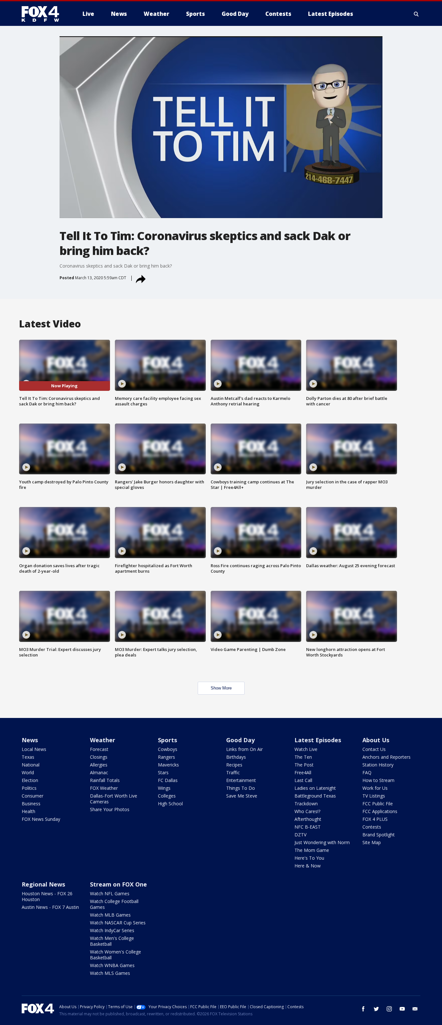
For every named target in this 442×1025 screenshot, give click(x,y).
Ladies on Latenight (315, 788)
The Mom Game (311, 850)
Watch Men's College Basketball (112, 941)
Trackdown (306, 803)
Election (30, 780)
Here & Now (307, 866)
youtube (402, 1009)
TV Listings (373, 796)
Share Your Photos (109, 809)
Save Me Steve (241, 796)
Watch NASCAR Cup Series (118, 923)
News (30, 740)
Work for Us (375, 788)
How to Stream (378, 780)
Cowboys (167, 749)
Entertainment (241, 780)
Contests (371, 827)
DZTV (300, 835)
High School (170, 803)
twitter (376, 1009)
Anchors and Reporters (386, 757)
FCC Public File (377, 803)
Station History (377, 765)
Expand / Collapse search (416, 14)
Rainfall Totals (105, 780)
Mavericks (168, 765)
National (30, 765)
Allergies (98, 765)
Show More (221, 688)
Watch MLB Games (110, 915)
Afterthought (307, 819)
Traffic (233, 772)
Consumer (32, 796)
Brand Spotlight (378, 835)
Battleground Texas (315, 796)
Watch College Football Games (114, 904)
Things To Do (240, 788)
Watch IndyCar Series (112, 930)
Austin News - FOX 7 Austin (50, 907)
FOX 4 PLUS (375, 819)
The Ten (303, 757)
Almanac (99, 772)
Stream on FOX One (118, 884)
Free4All (302, 772)
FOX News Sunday (41, 819)
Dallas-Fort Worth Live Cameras (113, 799)
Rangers (166, 757)
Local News (34, 749)
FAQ (366, 772)
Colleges (167, 796)
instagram (389, 1009)
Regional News (43, 884)
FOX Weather (104, 788)
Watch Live (305, 749)
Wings (164, 788)
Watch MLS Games (110, 973)
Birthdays (236, 757)
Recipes (234, 765)
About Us (375, 740)
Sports (167, 740)
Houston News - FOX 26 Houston (47, 896)
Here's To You (309, 858)
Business (31, 803)
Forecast (99, 749)
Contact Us (374, 749)
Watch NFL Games (109, 893)
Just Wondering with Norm (322, 842)
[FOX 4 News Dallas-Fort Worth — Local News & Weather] (43, 14)
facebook (363, 1009)
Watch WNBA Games (112, 965)
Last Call (303, 780)
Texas (28, 757)
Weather (102, 740)
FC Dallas (168, 780)
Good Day (240, 740)
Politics (29, 788)
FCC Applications (379, 811)
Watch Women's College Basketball (115, 955)
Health (28, 811)
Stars (163, 772)
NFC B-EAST (307, 827)
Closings (98, 757)
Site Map (371, 842)
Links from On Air (244, 749)
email (415, 1009)
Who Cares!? (307, 811)
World (28, 772)
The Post (304, 765)
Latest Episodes (317, 740)
